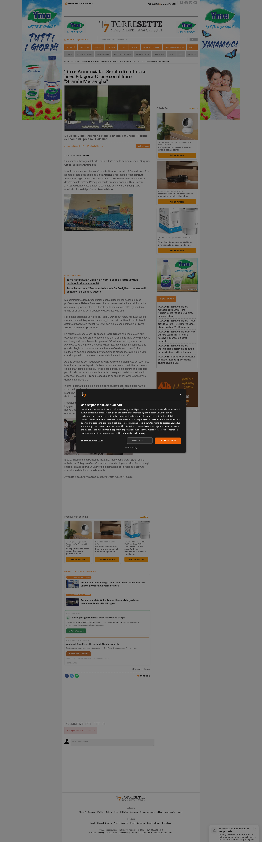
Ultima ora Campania (174, 47)
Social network (153, 823)
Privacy (101, 832)
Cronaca (84, 47)
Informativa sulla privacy (133, 433)
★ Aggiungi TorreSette (78, 653)
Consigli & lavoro (104, 823)
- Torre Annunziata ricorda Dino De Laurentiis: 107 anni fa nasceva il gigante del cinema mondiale (176, 336)
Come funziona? (72, 662)
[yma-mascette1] (187, 26)
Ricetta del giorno (122, 54)
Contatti (192, 54)
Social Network (142, 54)
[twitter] (186, 2)
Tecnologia (159, 54)
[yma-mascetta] (75, 26)
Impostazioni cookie (111, 433)
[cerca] (194, 39)
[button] (92, 440)
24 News (134, 47)
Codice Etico (111, 832)
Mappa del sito (160, 832)
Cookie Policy (124, 832)
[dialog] (131, 421)
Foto (171, 54)
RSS (171, 832)
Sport (123, 47)
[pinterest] (190, 2)
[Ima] (177, 275)
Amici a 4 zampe (121, 823)
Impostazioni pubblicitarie (134, 429)
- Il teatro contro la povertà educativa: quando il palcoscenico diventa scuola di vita (176, 359)
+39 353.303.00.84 (86, 622)
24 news (134, 812)
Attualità (71, 47)
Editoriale (124, 812)
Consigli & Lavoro (84, 54)
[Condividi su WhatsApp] (77, 676)
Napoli (192, 47)
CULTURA (75, 61)
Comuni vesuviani (147, 812)
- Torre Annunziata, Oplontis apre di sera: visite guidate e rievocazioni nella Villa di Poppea (176, 348)
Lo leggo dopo (143, 146)
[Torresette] (131, 26)
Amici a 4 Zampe (103, 54)
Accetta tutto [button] (168, 440)
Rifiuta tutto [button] (139, 440)
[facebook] (181, 2)
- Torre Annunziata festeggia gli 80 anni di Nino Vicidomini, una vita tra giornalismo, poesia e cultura (175, 311)
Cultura (111, 47)
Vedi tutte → (145, 517)
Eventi (69, 54)
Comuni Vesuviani (151, 47)
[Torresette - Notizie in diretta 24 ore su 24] (131, 798)
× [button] (180, 395)
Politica (97, 47)
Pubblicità (136, 832)
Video (181, 54)
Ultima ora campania (166, 812)
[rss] (195, 2)
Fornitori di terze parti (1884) (136, 419)
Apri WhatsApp (77, 630)
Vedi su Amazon (78, 559)
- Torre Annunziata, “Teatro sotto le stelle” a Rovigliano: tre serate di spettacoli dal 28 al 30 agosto (176, 324)
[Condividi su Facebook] (67, 676)
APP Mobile (147, 832)
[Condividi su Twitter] (72, 676)
